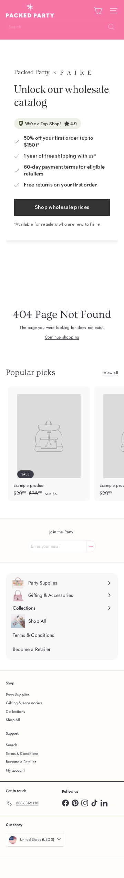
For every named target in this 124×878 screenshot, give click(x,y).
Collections (15, 711)
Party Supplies (18, 694)
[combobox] (62, 27)
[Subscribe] (91, 546)
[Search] (111, 27)
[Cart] (98, 11)
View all (111, 373)
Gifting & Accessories (24, 703)
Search (11, 745)
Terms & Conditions (22, 753)
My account (15, 770)
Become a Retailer (21, 761)
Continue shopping (62, 337)
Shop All (13, 719)
